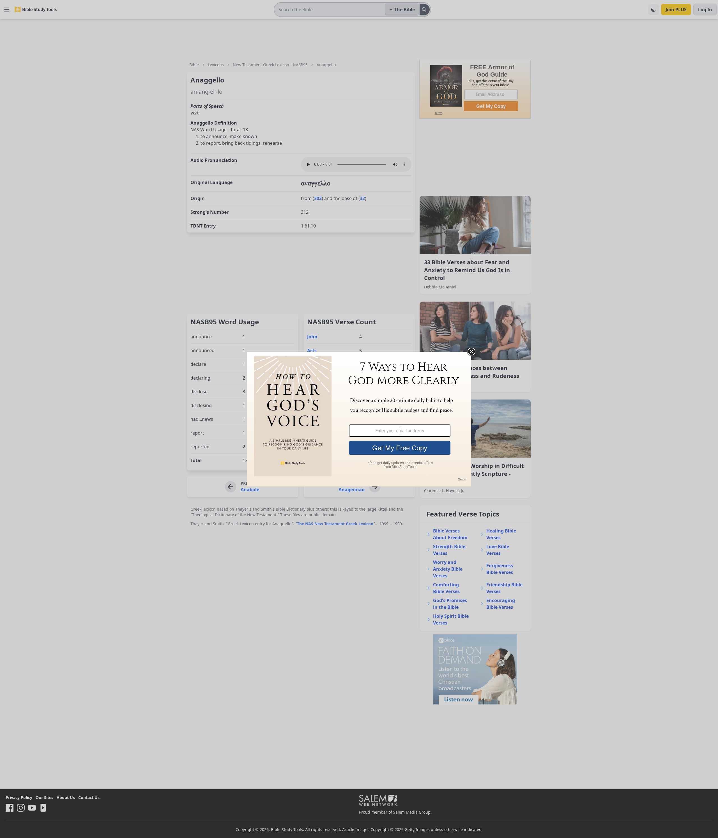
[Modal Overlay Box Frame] (359, 419)
